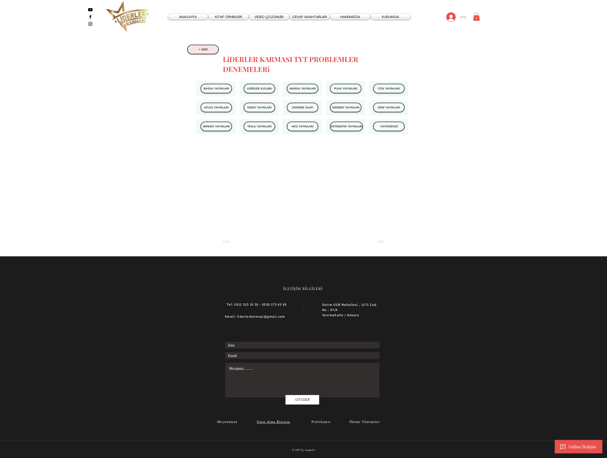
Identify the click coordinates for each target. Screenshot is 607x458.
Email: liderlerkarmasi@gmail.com (255, 316)
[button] (476, 17)
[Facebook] (90, 16)
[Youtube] (90, 9)
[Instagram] (90, 24)
